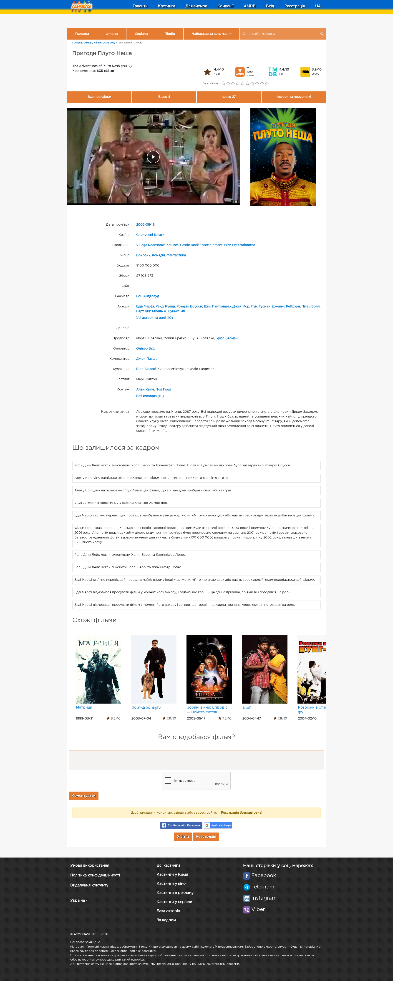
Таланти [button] (140, 6)
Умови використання (89, 865)
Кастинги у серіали (174, 902)
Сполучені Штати (150, 235)
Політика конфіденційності (95, 875)
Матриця (84, 707)
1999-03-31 (84, 718)
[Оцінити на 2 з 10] (228, 83)
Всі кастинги (168, 865)
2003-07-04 (141, 718)
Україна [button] (77, 900)
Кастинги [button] (166, 6)
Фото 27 (229, 97)
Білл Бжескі (146, 369)
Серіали (141, 34)
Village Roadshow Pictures (157, 245)
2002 (140, 224)
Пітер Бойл (311, 306)
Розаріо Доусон (189, 306)
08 (148, 224)
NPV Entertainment (239, 245)
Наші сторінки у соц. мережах (278, 866)
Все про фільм (99, 97)
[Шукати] (322, 34)
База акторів (168, 911)
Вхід (270, 6)
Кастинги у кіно (171, 883)
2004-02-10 (307, 718)
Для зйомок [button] (196, 6)
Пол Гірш (163, 389)
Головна (82, 34)
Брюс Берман (227, 338)
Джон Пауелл (147, 358)
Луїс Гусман (260, 306)
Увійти (183, 836)
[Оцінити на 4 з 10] (237, 83)
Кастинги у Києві (172, 874)
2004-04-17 (251, 718)
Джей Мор (240, 306)
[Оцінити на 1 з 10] (223, 83)
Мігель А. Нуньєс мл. (169, 311)
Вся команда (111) (150, 396)
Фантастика (176, 255)
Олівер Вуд (145, 348)
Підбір (170, 34)
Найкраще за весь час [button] (209, 34)
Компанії (225, 6)
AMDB (250, 6)
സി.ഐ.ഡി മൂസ (146, 707)
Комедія (158, 255)
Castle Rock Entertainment (201, 245)
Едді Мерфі (145, 306)
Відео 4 (164, 97)
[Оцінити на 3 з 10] (233, 83)
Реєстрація (295, 6)
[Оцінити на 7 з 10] (252, 83)
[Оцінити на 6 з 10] (247, 83)
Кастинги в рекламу (175, 893)
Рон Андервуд (147, 296)
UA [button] (318, 6)
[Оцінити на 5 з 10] (242, 83)
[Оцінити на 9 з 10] (261, 83)
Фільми (112, 34)
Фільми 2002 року (104, 43)
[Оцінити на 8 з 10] (257, 83)
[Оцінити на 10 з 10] (266, 83)
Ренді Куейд (165, 306)
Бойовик (143, 255)
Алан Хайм (145, 389)
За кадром (166, 920)
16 (153, 224)
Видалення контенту (89, 885)
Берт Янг (143, 311)
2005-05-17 (196, 718)
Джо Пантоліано (217, 306)
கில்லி (246, 707)
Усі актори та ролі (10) (154, 318)
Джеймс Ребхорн (286, 306)
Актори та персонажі (294, 97)
